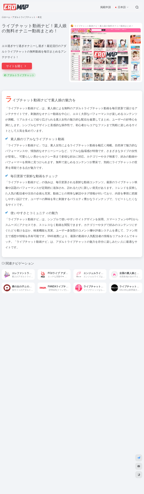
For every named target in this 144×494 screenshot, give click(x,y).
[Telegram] (138, 457)
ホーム (7, 16)
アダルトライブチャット (23, 16)
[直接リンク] (32, 274)
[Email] (138, 466)
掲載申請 (105, 7)
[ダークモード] (138, 474)
